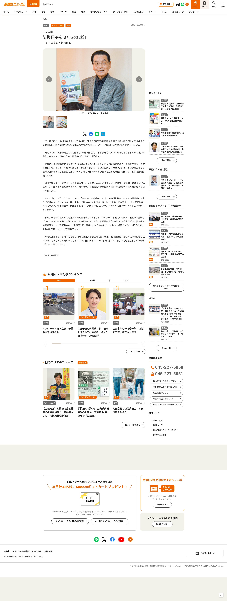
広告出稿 (166, 4)
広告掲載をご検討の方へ (30, 551)
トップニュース (20, 12)
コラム (164, 12)
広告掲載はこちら (160, 393)
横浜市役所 (158, 425)
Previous (49, 79)
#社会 (47, 255)
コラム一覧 (166, 348)
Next (139, 79)
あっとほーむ (178, 12)
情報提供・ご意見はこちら (164, 381)
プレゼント (193, 12)
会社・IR (204, 6)
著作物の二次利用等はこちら (165, 387)
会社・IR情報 (10, 551)
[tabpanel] (94, 81)
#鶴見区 (54, 255)
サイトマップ (38, 556)
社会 (43, 12)
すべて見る (166, 160)
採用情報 (48, 551)
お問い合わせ (207, 553)
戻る (46, 19)
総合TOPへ (47, 4)
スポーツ (63, 12)
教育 (52, 12)
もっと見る (135, 351)
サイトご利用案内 (25, 556)
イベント (152, 12)
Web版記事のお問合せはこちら (166, 405)
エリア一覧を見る (132, 425)
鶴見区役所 (158, 420)
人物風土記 (138, 12)
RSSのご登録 (161, 524)
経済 (83, 12)
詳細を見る (161, 505)
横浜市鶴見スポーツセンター (165, 430)
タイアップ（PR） (121, 12)
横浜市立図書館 (159, 435)
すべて (6, 12)
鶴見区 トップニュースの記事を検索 (166, 287)
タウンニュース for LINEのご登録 (69, 521)
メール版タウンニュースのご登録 (109, 521)
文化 (34, 12)
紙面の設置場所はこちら (163, 399)
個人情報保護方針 (10, 556)
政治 (74, 12)
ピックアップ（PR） (99, 12)
